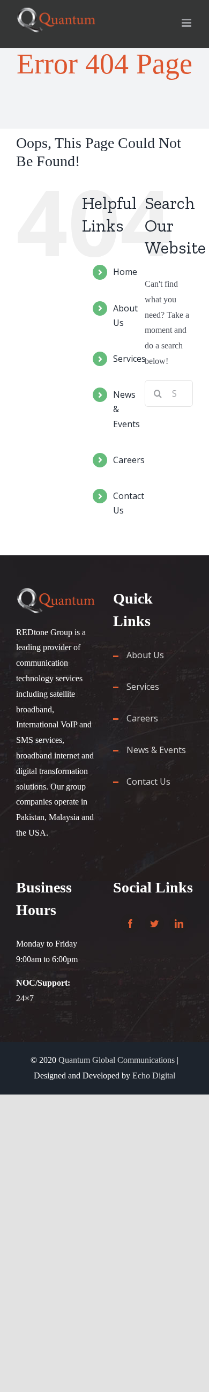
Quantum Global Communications (116, 1060)
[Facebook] (130, 923)
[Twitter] (154, 923)
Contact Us (148, 781)
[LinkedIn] (179, 923)
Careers (129, 460)
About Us (145, 655)
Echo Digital (153, 1075)
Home (125, 272)
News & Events (156, 750)
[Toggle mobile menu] (187, 22)
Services (129, 358)
